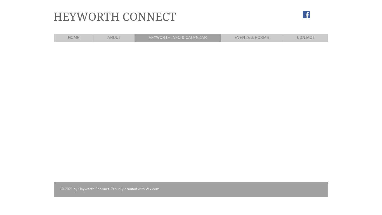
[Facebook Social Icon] (306, 14)
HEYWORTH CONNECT (114, 17)
